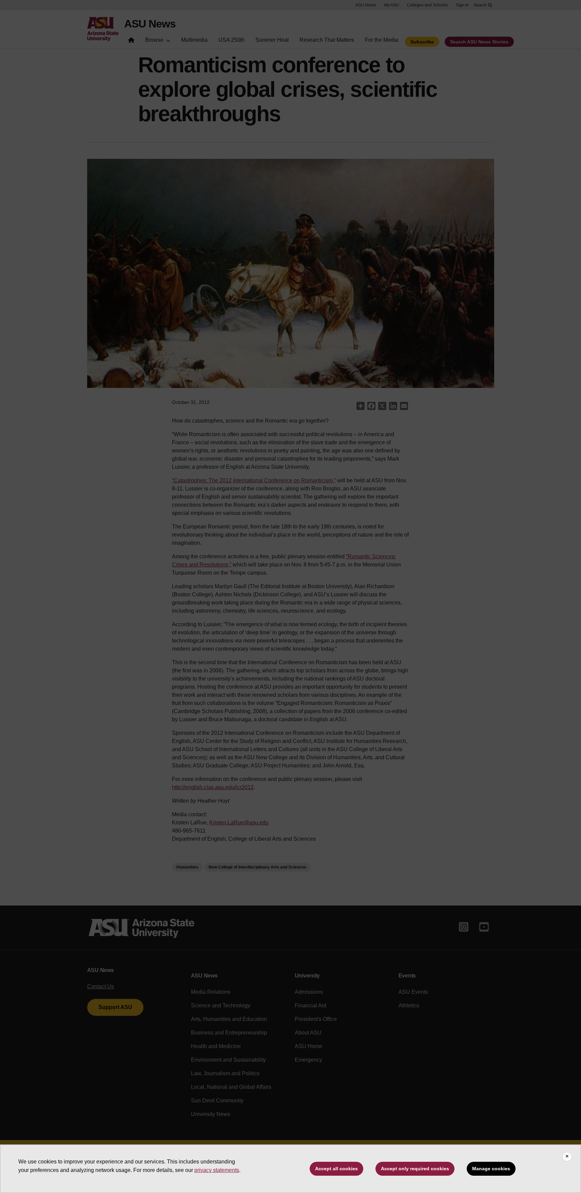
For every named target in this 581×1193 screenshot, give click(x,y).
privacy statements (216, 1170)
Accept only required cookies (415, 1168)
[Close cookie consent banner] (567, 1156)
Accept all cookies (336, 1168)
